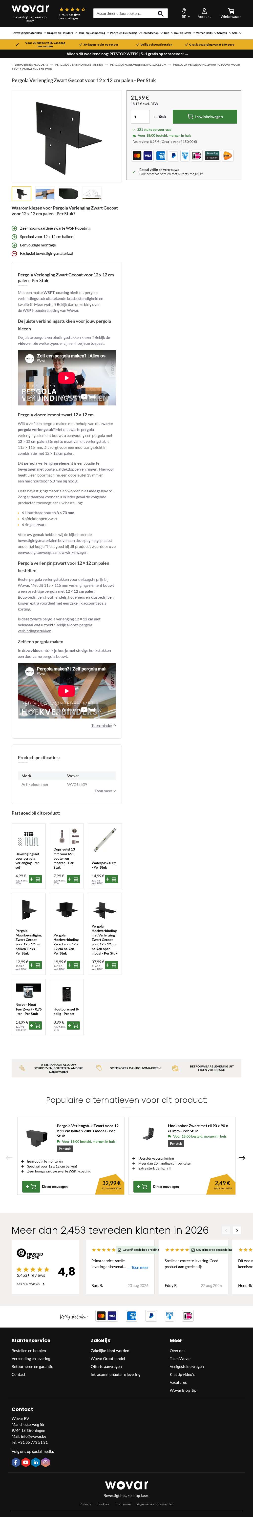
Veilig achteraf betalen (156, 44)
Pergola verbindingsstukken (79, 64)
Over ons (177, 1350)
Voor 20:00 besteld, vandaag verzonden (45, 44)
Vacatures (178, 1382)
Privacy (85, 1504)
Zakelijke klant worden (110, 1350)
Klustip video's (182, 1374)
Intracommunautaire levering (115, 1374)
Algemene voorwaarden (155, 1504)
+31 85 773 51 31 (33, 1442)
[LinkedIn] (36, 1463)
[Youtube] (26, 1463)
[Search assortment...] (161, 13)
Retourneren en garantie (32, 1366)
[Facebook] (16, 1463)
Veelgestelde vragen (187, 1366)
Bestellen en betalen (29, 1350)
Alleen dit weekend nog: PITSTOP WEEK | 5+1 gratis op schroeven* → (127, 54)
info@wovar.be (33, 1436)
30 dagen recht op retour (101, 44)
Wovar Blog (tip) (184, 1390)
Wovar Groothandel (108, 1358)
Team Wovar (180, 1358)
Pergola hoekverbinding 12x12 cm (138, 64)
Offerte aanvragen (106, 1366)
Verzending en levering (31, 1358)
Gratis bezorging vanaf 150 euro (211, 44)
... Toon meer (137, 1267)
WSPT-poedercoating (41, 310)
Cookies (103, 1504)
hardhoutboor (37, 481)
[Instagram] (46, 1463)
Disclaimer (123, 1504)
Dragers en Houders (31, 64)
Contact (18, 1374)
